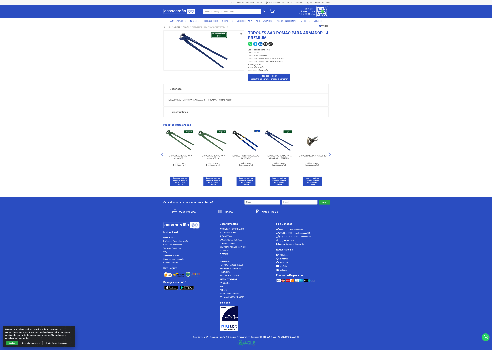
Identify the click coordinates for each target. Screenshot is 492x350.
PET (221, 286)
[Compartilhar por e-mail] (265, 44)
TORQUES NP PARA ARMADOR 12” (312, 156)
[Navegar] (162, 154)
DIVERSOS (224, 250)
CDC (165, 252)
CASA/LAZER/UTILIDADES (231, 240)
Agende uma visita (171, 255)
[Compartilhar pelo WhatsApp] (250, 44)
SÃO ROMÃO (259, 67)
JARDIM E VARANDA (228, 279)
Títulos (228, 211)
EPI (221, 258)
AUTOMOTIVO (226, 236)
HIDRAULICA (225, 272)
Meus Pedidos (187, 211)
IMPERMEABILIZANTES (229, 276)
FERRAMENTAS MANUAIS (230, 268)
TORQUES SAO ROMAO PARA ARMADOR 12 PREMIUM (279, 157)
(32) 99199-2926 (308, 14)
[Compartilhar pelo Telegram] (255, 44)
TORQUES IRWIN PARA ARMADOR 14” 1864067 (246, 157)
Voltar (325, 26)
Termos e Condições (172, 248)
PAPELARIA (224, 283)
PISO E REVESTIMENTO (229, 293)
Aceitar (12, 343)
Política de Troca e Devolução (175, 241)
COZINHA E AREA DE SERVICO (233, 247)
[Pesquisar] (264, 11)
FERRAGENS (225, 261)
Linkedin (283, 270)
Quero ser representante (173, 259)
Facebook (283, 262)
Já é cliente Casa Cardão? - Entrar (247, 3)
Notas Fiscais (269, 211)
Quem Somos (169, 237)
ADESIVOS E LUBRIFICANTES (232, 229)
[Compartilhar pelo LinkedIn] (260, 44)
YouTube (283, 266)
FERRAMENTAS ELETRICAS (231, 265)
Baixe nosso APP (170, 263)
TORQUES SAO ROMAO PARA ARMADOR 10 (213, 157)
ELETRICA (224, 254)
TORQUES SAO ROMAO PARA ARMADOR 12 (180, 157)
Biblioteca (283, 255)
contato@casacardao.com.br (291, 244)
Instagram (283, 259)
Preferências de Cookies (56, 343)
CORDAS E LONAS (227, 243)
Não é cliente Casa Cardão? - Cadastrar (286, 3)
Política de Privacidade (172, 245)
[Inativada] (246, 318)
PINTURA (223, 290)
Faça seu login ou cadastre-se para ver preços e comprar (269, 77)
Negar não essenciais (31, 343)
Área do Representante (320, 3)
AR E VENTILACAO (228, 233)
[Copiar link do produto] (270, 44)
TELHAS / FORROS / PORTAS (232, 297)
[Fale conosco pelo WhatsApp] (485, 337)
